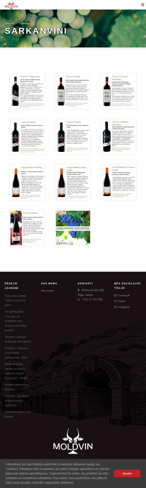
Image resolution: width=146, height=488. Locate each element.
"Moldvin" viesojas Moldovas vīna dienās (18, 339)
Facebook (123, 295)
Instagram (123, 307)
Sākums (9, 23)
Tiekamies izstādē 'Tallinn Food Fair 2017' (15, 300)
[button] (75, 483)
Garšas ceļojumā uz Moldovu (17, 387)
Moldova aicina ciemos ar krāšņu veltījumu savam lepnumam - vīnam (16, 371)
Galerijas (24, 23)
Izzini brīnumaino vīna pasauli (18, 414)
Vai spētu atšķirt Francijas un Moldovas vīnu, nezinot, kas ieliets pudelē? (16, 321)
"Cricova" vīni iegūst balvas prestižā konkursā (17, 400)
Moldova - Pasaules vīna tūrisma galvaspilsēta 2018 (17, 353)
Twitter (121, 301)
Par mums (47, 290)
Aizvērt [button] (127, 473)
